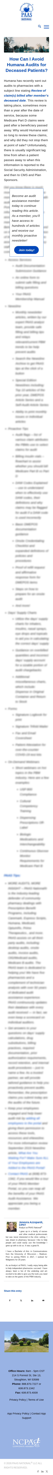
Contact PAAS (18, 1173)
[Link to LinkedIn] (42, 1471)
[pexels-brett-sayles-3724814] (26, 45)
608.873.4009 (29, 1392)
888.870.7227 (30, 1383)
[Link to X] (47, 1471)
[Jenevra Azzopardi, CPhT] (12, 1231)
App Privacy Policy (18, 1413)
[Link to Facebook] (38, 1471)
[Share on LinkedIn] (32, 1300)
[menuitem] (38, 27)
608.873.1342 (26, 1388)
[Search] (38, 27)
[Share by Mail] (43, 1300)
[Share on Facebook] (9, 1300)
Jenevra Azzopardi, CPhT (31, 1223)
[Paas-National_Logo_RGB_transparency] (26, 11)
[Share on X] (20, 1300)
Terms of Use (36, 1399)
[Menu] (45, 27)
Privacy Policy (17, 1399)
